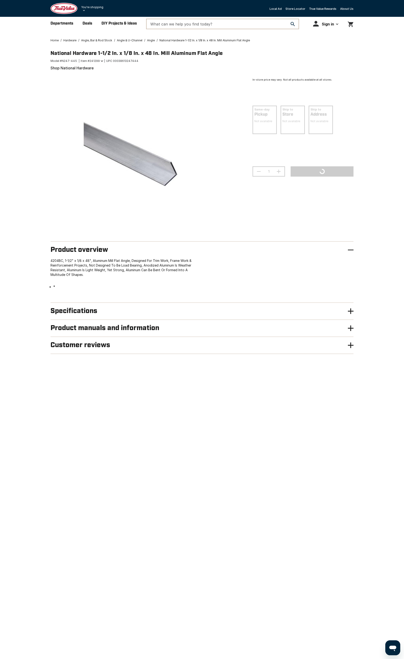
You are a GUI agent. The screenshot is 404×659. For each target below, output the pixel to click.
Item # (90, 61)
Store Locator (295, 9)
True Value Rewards (322, 9)
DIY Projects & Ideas (119, 23)
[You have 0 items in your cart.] (351, 23)
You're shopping (92, 7)
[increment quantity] (278, 171)
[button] (325, 24)
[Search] (293, 24)
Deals (87, 23)
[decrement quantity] (258, 171)
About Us (347, 9)
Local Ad (276, 9)
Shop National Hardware (72, 68)
